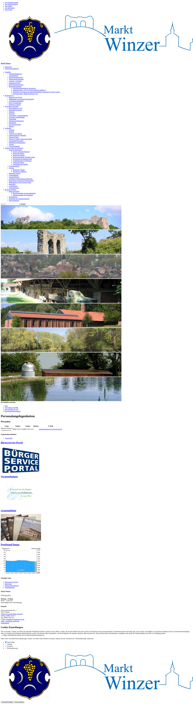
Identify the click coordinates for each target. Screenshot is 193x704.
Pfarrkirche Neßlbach (19, 171)
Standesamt (12, 123)
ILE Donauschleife (15, 124)
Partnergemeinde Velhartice (17, 135)
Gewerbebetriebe (14, 146)
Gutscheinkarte (13, 175)
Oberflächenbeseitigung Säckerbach (24, 88)
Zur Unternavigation (11, 4)
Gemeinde (8, 128)
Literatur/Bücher (14, 177)
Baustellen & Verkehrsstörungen (19, 199)
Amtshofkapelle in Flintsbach (22, 161)
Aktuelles (8, 72)
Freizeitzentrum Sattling (20, 164)
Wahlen (11, 126)
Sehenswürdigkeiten (15, 150)
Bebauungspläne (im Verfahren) (23, 195)
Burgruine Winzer (18, 153)
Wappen (11, 132)
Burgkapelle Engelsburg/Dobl (22, 159)
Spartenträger (13, 197)
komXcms (16, 621)
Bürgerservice (9, 95)
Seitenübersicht (9, 587)
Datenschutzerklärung (12, 68)
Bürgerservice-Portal (15, 97)
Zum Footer (8, 10)
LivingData (8, 621)
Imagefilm (12, 184)
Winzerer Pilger (14, 137)
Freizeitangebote (14, 166)
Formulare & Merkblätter (17, 117)
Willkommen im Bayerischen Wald (20, 182)
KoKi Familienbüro (15, 103)
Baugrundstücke (14, 200)
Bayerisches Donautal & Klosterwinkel (21, 181)
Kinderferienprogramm (16, 85)
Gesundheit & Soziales (16, 141)
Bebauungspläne (14, 191)
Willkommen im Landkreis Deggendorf (21, 99)
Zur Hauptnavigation (11, 2)
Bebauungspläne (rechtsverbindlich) (24, 193)
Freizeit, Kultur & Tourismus (14, 148)
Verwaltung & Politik (11, 106)
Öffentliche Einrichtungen (17, 142)
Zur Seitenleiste (10, 8)
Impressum (8, 67)
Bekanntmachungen (15, 86)
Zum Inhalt (8, 6)
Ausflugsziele (13, 186)
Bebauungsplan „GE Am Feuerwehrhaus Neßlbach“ (29, 90)
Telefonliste (12, 119)
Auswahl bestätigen (7, 702)
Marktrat (11, 112)
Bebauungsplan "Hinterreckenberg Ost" (25, 94)
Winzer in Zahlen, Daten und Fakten (20, 139)
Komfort (10, 646)
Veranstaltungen (14, 188)
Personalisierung (12, 648)
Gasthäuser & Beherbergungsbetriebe (21, 179)
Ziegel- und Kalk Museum (21, 152)
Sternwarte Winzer (19, 155)
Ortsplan (11, 130)
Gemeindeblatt (13, 76)
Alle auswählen (19, 702)
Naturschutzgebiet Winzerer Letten (24, 157)
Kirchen (11, 168)
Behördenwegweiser (15, 110)
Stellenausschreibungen (16, 79)
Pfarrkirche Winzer (19, 170)
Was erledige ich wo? (15, 108)
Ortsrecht (12, 114)
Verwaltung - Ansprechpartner (18, 115)
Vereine (11, 144)
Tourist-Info (8, 438)
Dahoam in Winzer (15, 104)
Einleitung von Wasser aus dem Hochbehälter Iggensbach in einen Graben (36, 92)
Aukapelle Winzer (18, 162)
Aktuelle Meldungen (15, 74)
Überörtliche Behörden (16, 101)
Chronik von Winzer (15, 133)
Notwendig (10, 642)
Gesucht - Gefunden (15, 81)
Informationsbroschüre (16, 77)
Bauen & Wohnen (10, 190)
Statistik (9, 644)
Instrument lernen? (15, 83)
